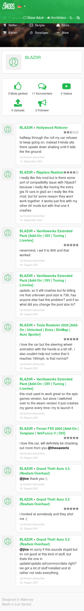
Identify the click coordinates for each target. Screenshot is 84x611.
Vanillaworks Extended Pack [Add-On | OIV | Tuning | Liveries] (46, 235)
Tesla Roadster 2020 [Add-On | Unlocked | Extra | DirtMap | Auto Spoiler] (49, 330)
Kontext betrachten (34, 157)
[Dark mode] (71, 17)
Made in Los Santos (16, 604)
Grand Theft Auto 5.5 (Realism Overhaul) (45, 470)
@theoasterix (58, 447)
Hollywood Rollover (52, 127)
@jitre (24, 478)
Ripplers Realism (49, 172)
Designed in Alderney (17, 599)
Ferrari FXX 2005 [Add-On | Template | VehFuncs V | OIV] (49, 430)
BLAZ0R (33, 57)
